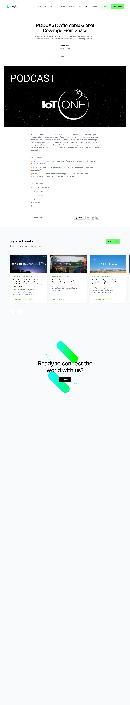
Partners (53, 7)
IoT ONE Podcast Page (40, 187)
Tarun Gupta (52, 135)
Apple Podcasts (37, 191)
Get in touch (117, 7)
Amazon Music (37, 202)
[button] (67, 6)
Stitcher (34, 206)
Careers (105, 7)
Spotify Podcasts (37, 195)
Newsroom (42, 7)
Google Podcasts (37, 199)
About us (94, 7)
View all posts (113, 242)
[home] (12, 6)
